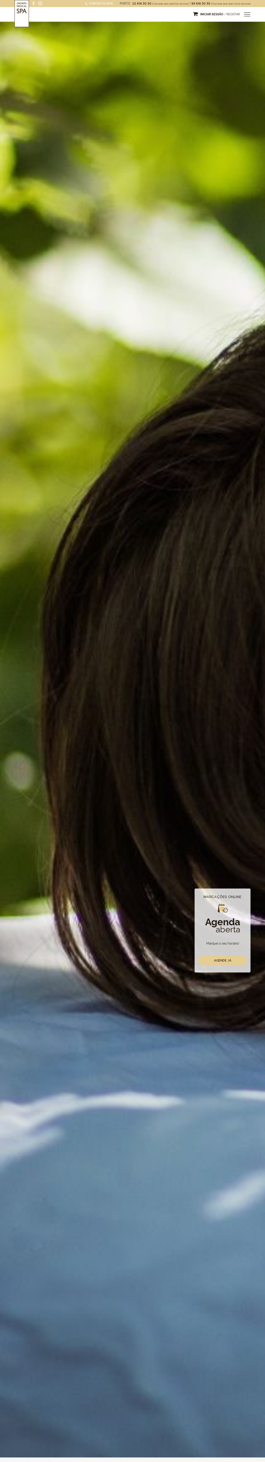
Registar (233, 14)
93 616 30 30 (201, 3)
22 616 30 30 (142, 3)
